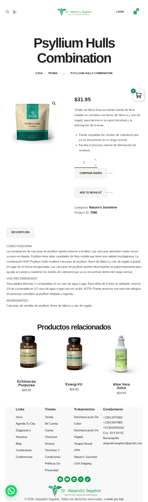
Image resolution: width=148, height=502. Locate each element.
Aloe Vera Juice (121, 386)
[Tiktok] (88, 479)
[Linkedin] (74, 479)
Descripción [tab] (20, 232)
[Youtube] (67, 479)
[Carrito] (135, 12)
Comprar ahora (91, 173)
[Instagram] (81, 479)
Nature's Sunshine (103, 207)
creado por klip (114, 499)
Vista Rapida (26, 353)
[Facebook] (60, 479)
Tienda (53, 73)
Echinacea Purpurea (26, 383)
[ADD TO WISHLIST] (32, 353)
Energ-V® (74, 384)
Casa (39, 73)
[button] (53, 103)
